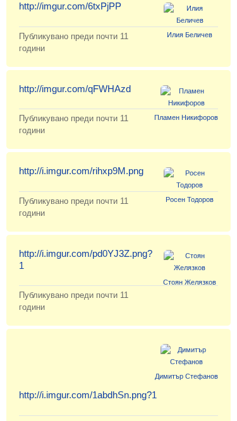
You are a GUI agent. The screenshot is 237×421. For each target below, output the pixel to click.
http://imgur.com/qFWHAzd (75, 88)
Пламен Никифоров (186, 117)
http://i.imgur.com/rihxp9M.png (81, 170)
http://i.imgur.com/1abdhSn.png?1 (88, 394)
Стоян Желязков (189, 282)
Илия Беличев (189, 35)
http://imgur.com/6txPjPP (70, 6)
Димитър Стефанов (186, 376)
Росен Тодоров (190, 199)
